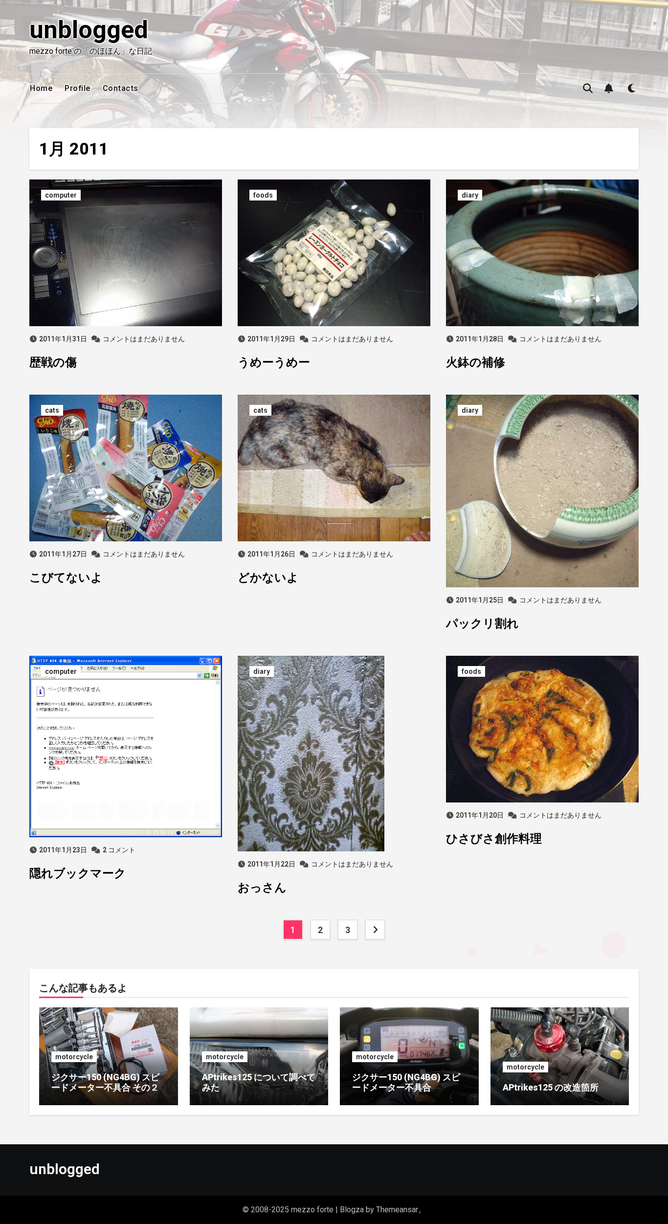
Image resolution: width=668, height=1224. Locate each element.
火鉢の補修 (475, 362)
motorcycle (74, 1057)
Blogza (352, 1209)
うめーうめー (274, 362)
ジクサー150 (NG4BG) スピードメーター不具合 (406, 1082)
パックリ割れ (482, 623)
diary (470, 195)
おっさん (262, 887)
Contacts (120, 88)
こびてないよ (66, 577)
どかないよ (268, 577)
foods (263, 195)
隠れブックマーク (77, 873)
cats (52, 410)
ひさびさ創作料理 (494, 839)
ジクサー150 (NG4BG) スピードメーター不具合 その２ (105, 1082)
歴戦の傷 (53, 362)
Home (41, 88)
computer (61, 195)
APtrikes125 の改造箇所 (551, 1087)
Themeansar (397, 1209)
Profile (78, 88)
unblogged (88, 30)
